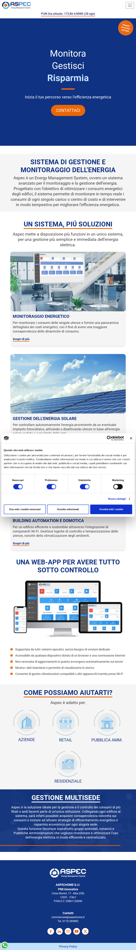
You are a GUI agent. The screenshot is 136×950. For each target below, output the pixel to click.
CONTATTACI (68, 110)
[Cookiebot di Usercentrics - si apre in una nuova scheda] (109, 438)
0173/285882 (70, 921)
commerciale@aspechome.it (68, 917)
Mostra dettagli (117, 498)
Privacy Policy (68, 946)
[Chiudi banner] (131, 438)
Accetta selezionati (68, 509)
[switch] (51, 486)
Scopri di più (21, 339)
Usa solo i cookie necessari (25, 509)
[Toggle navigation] (130, 5)
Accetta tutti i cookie (111, 509)
